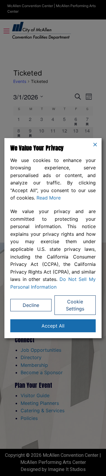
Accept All (53, 326)
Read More (49, 198)
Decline (31, 305)
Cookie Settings (75, 305)
